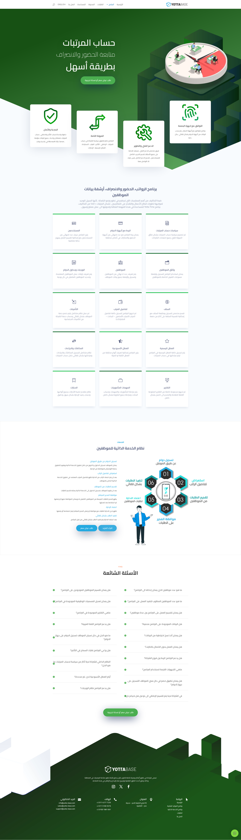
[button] (234, 833)
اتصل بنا (71, 5)
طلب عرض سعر (86, 528)
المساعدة (81, 5)
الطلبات (100, 5)
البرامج (111, 5)
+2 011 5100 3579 (104, 806)
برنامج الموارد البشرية (174, 806)
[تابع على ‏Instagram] (113, 786)
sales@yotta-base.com (66, 805)
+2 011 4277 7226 (104, 802)
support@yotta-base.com (65, 808)
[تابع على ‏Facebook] (128, 786)
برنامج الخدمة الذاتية (175, 809)
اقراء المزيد (107, 528)
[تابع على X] (121, 786)
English (62, 5)
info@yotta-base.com (67, 803)
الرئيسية (120, 5)
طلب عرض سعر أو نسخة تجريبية (98, 80)
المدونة (91, 5)
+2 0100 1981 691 (104, 809)
